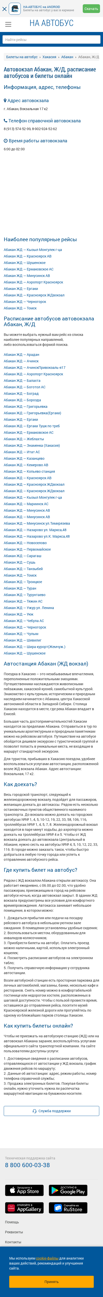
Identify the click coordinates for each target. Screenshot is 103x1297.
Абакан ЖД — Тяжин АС (23, 601)
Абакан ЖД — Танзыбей (23, 568)
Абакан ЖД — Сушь (20, 562)
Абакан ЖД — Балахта (22, 380)
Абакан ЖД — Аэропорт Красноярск (33, 282)
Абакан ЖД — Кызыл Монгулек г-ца (33, 249)
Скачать (91, 8)
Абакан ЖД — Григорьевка (26, 406)
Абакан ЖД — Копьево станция (29, 471)
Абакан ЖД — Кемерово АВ (26, 464)
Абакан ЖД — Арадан (21, 354)
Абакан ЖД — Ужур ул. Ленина (29, 607)
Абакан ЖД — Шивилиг (23, 640)
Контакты (13, 1242)
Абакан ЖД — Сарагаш (22, 555)
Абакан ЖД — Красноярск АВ (28, 256)
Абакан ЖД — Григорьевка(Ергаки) (32, 413)
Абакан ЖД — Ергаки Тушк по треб (32, 426)
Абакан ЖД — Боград (21, 393)
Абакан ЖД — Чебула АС (24, 620)
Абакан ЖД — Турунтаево (25, 594)
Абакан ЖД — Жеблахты (24, 438)
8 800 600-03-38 (27, 1165)
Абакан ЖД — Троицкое (23, 581)
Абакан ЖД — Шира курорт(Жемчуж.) (35, 646)
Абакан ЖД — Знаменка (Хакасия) (32, 445)
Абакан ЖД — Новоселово (25, 542)
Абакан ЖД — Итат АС (22, 451)
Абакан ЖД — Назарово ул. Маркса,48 (35, 529)
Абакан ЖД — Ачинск (21, 361)
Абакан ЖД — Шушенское (25, 262)
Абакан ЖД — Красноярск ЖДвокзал (34, 295)
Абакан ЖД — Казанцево (24, 458)
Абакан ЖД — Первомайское (27, 549)
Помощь (12, 1222)
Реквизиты (14, 1232)
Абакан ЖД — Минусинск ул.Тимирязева (37, 523)
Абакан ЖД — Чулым (21, 633)
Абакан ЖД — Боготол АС (25, 387)
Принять (51, 1281)
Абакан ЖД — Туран (20, 588)
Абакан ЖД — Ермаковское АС (29, 269)
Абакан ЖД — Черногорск (25, 301)
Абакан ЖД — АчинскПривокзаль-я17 (35, 367)
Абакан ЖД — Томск (20, 308)
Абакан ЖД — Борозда (22, 400)
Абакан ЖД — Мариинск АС (26, 503)
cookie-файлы (47, 1258)
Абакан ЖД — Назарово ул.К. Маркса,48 (37, 536)
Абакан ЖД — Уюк (18, 614)
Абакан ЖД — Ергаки (21, 288)
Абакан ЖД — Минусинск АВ (27, 275)
